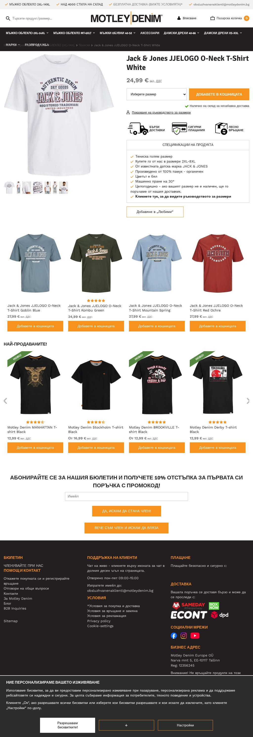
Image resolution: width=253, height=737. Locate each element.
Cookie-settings (100, 626)
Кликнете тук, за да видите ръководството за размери (183, 196)
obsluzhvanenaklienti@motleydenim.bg (221, 4)
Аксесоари (149, 33)
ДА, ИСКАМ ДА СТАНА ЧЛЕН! (126, 511)
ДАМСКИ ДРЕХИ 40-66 (180, 33)
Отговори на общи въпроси (26, 588)
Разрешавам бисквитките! (67, 725)
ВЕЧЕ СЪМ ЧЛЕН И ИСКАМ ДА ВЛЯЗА (126, 528)
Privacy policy (98, 621)
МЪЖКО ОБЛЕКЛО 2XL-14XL (25, 33)
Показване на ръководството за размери (161, 112)
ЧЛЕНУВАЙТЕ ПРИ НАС (23, 566)
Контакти (11, 593)
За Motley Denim (18, 598)
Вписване (189, 18)
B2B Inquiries (15, 608)
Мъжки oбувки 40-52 (116, 33)
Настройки (185, 725)
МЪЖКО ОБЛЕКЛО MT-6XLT (72, 33)
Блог (7, 603)
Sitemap (11, 621)
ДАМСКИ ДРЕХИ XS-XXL (221, 33)
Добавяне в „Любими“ (155, 212)
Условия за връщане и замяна (112, 611)
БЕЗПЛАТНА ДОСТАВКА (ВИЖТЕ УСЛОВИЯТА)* (148, 4)
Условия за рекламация (106, 616)
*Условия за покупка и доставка (113, 606)
